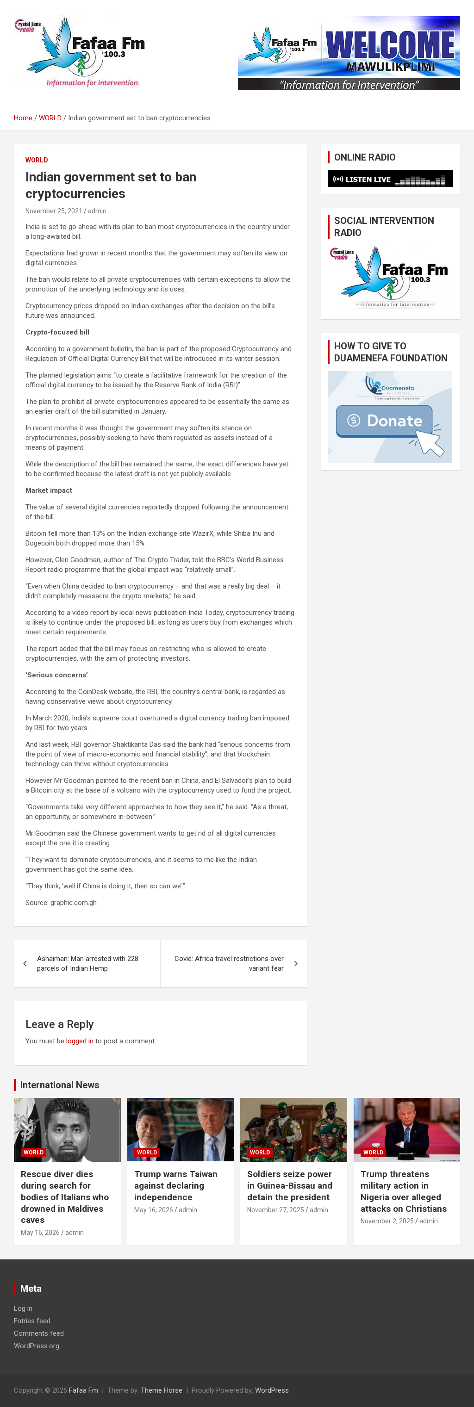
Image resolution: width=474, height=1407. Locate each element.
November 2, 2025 (387, 1221)
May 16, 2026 (40, 1232)
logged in (80, 1041)
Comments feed (39, 1333)
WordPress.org (36, 1346)
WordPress (272, 1390)
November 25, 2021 (53, 211)
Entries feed (32, 1321)
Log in (23, 1308)
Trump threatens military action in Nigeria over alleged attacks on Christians (404, 1191)
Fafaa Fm (83, 1390)
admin (97, 211)
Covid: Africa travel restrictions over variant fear (229, 964)
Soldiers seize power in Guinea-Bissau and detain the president (289, 1185)
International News (60, 1085)
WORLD (36, 160)
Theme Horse (161, 1390)
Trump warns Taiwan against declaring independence (176, 1185)
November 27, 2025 (275, 1210)
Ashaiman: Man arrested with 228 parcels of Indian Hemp (87, 964)
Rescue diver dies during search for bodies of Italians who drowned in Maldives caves (65, 1197)
